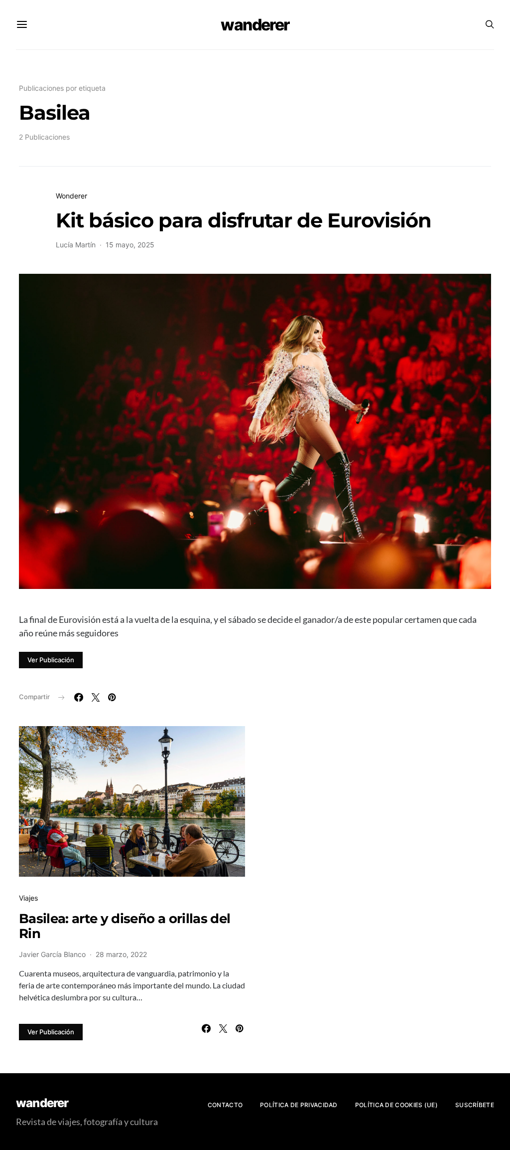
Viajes (28, 898)
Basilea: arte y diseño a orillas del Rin (124, 926)
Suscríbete (474, 1105)
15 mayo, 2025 (130, 244)
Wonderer (71, 196)
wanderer (255, 24)
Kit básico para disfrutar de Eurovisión (243, 220)
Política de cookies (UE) (396, 1105)
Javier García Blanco (52, 954)
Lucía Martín (76, 244)
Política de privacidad (299, 1105)
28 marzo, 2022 (121, 954)
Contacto (225, 1105)
